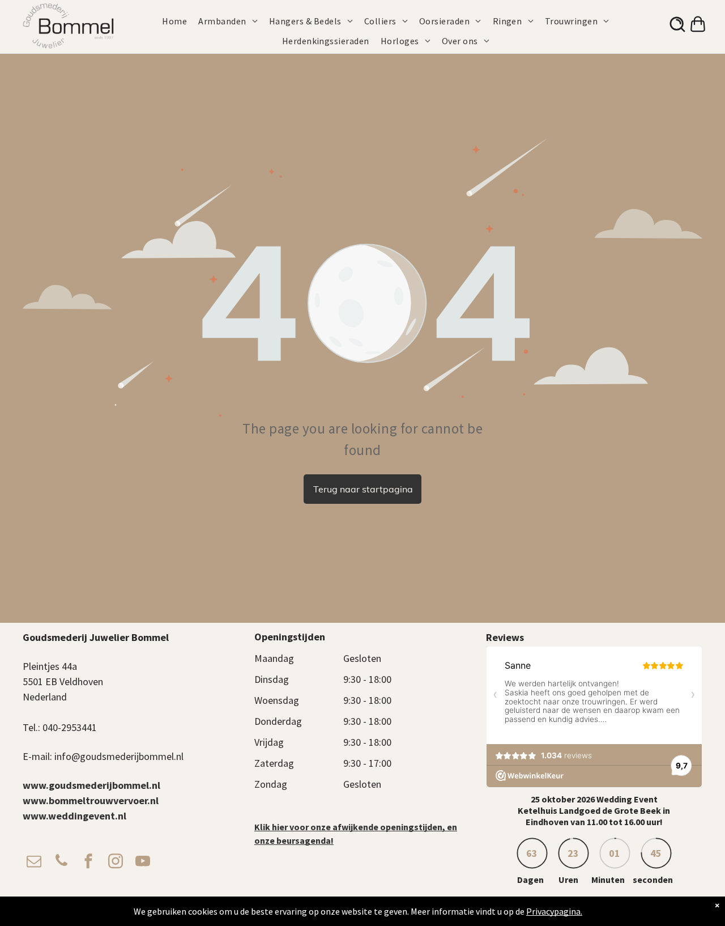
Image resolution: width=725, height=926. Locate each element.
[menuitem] (180, 21)
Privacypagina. (554, 911)
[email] (34, 862)
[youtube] (142, 862)
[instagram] (115, 862)
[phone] (61, 862)
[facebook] (88, 862)
